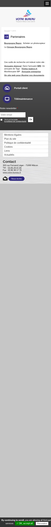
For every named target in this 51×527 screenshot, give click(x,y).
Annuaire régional (13, 66)
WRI (39, 66)
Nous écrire (16, 179)
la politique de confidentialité (15, 121)
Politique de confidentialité (17, 143)
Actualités (9, 155)
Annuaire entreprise (31, 71)
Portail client (20, 88)
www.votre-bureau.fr (12, 172)
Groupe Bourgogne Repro (19, 47)
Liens (7, 151)
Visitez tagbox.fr (29, 69)
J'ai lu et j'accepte (15, 120)
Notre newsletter (9, 108)
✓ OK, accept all (24, 523)
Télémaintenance (23, 99)
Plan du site (10, 139)
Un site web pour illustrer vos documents (24, 75)
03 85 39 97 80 (15, 168)
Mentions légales (12, 135)
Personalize (42, 523)
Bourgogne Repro (13, 43)
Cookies (8, 147)
